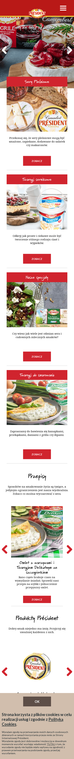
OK (37, 702)
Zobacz (37, 160)
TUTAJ (51, 744)
